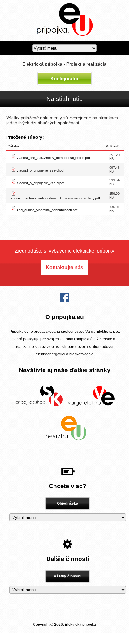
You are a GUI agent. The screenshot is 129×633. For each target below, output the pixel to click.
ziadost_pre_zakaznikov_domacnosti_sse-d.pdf (53, 158)
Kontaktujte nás (64, 267)
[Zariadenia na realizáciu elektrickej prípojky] (38, 409)
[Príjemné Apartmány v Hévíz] (64, 441)
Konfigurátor (64, 78)
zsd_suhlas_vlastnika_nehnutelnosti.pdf (47, 210)
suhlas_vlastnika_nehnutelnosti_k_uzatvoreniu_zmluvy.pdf (55, 198)
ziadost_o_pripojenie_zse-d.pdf (40, 170)
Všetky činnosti (67, 576)
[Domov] (64, 38)
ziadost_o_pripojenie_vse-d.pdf (40, 183)
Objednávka (67, 503)
